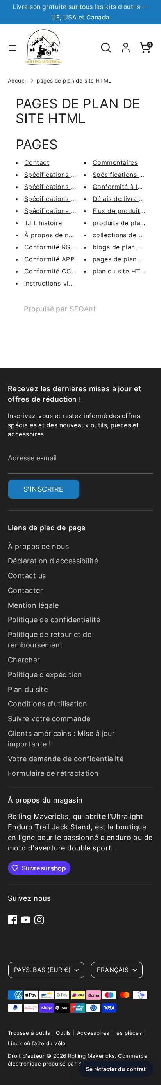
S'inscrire (43, 489)
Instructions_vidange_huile (65, 283)
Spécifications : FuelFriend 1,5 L (73, 174)
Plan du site (28, 689)
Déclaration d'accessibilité (53, 561)
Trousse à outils (29, 1033)
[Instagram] (39, 919)
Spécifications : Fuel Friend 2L (71, 199)
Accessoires (93, 1033)
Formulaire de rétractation (53, 773)
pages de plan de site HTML (74, 81)
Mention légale (33, 605)
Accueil (17, 81)
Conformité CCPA (52, 271)
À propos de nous (52, 235)
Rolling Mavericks (91, 1056)
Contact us (27, 576)
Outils (63, 1033)
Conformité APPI (50, 259)
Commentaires (115, 162)
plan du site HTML (121, 271)
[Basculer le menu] (12, 47)
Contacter (25, 590)
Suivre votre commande (49, 719)
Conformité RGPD (52, 247)
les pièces (128, 1033)
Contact (36, 162)
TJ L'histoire (43, 223)
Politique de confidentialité (54, 620)
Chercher (24, 660)
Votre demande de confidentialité (65, 759)
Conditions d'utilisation (48, 704)
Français (113, 970)
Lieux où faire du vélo (37, 1043)
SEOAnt (83, 309)
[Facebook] (12, 919)
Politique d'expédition (45, 674)
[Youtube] (25, 919)
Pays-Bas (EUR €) (42, 970)
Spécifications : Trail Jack (64, 187)
